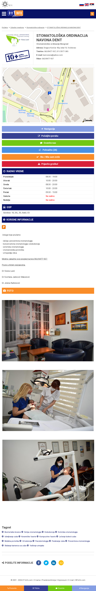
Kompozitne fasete (47, 536)
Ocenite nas (50, 143)
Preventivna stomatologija (79, 541)
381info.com (80, 580)
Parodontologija (41, 541)
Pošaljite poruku (49, 136)
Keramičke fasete (28, 536)
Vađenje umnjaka (36, 545)
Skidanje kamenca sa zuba (15, 545)
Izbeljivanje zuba (11, 536)
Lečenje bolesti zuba (67, 536)
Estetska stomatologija (68, 532)
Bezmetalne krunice (12, 532)
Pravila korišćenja (49, 580)
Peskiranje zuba (58, 541)
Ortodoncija (27, 541)
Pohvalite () (49, 150)
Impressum (62, 580)
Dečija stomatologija (32, 532)
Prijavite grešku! (49, 164)
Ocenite (61, 588)
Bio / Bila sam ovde (50, 157)
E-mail (71, 580)
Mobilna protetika (11, 541)
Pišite (37, 588)
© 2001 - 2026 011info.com (21, 580)
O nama (37, 580)
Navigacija (49, 129)
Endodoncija (49, 532)
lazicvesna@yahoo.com (53, 55)
